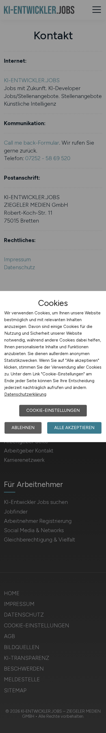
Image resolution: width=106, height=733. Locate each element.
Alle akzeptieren (74, 427)
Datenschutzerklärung (25, 394)
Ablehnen (23, 427)
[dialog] (53, 366)
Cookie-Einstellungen (53, 410)
